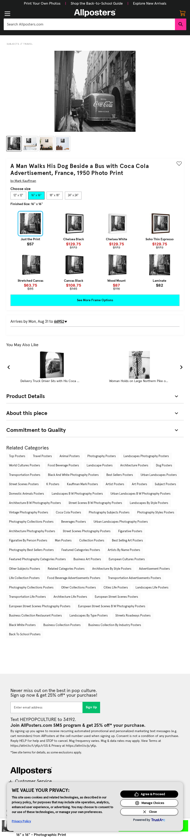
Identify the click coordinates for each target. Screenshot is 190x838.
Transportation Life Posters (27, 596)
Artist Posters (115, 484)
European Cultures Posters (127, 559)
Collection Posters (91, 540)
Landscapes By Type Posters (89, 615)
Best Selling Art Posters (127, 540)
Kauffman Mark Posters (82, 484)
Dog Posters (164, 465)
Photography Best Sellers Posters (31, 550)
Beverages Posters (73, 521)
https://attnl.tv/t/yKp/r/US (29, 745)
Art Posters (139, 484)
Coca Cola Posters (68, 512)
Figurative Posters (130, 531)
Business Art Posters (87, 559)
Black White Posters (22, 625)
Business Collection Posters (62, 625)
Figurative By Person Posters (28, 540)
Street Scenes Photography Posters (87, 531)
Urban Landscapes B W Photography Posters (141, 493)
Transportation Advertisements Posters (134, 578)
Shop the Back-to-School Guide (97, 3)
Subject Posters (165, 484)
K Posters (52, 484)
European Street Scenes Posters (116, 596)
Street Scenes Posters (24, 484)
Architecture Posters (134, 465)
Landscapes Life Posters (152, 587)
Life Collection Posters (24, 578)
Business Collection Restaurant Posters (35, 615)
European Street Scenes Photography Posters (39, 606)
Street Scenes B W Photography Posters (95, 503)
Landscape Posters (100, 465)
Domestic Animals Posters (26, 493)
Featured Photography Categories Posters (37, 559)
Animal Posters (70, 456)
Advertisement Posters (154, 568)
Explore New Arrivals (149, 3)
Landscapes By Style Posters (149, 503)
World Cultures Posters (24, 465)
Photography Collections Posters (31, 521)
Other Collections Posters (78, 587)
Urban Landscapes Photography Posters (121, 521)
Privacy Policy (21, 821)
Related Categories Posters (66, 568)
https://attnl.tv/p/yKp (81, 745)
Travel (28, 44)
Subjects (13, 44)
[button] (42, 3)
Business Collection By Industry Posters (114, 625)
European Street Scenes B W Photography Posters (111, 606)
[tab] (18, 195)
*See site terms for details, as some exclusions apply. (46, 752)
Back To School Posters (25, 634)
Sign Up (91, 707)
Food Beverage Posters (63, 465)
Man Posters (63, 540)
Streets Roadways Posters (133, 615)
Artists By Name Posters (124, 550)
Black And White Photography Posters (73, 475)
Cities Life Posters (116, 587)
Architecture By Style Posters (111, 568)
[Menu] (7, 13)
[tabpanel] (95, 251)
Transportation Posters (24, 475)
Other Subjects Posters (24, 568)
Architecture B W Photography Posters (35, 503)
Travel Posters (42, 456)
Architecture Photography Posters (32, 531)
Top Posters (17, 456)
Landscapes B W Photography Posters (77, 493)
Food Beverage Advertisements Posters (73, 578)
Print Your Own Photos (42, 3)
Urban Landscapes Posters (159, 475)
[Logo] (95, 13)
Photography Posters (101, 456)
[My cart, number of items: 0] (182, 13)
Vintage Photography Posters (28, 512)
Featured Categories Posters (80, 550)
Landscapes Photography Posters (146, 456)
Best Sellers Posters (119, 475)
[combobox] (89, 24)
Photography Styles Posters (155, 512)
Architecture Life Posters (70, 596)
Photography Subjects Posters (109, 512)
